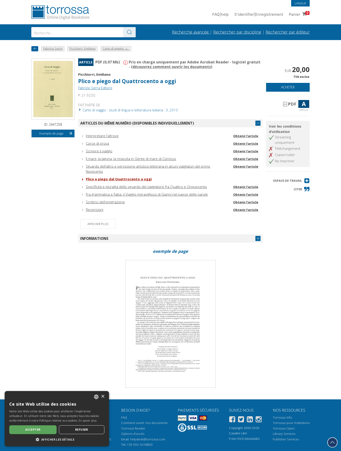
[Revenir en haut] (332, 442)
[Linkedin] (250, 420)
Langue (300, 3)
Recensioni (94, 209)
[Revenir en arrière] (34, 48)
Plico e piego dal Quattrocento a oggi (119, 179)
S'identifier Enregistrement (258, 14)
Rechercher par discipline (237, 32)
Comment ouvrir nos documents (144, 423)
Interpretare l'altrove (102, 135)
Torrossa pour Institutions (291, 423)
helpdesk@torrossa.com (147, 439)
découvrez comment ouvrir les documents (171, 66)
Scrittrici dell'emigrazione (105, 202)
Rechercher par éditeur (288, 32)
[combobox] (83, 32)
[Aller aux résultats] (129, 32)
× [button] (102, 396)
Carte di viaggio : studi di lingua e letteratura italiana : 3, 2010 (130, 110)
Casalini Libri (238, 433)
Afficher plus (98, 224)
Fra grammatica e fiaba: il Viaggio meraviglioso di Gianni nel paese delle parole (147, 194)
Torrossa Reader (133, 428)
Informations (94, 238)
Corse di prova (97, 143)
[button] (291, 180)
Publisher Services (286, 439)
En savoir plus (88, 421)
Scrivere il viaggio (99, 151)
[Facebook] (232, 420)
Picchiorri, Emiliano (94, 74)
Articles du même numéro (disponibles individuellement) (137, 123)
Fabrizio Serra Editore (95, 87)
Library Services (284, 434)
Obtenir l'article (245, 136)
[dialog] (57, 418)
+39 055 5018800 (140, 444)
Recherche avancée (191, 32)
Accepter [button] (32, 430)
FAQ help (220, 14)
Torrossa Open (284, 428)
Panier (299, 14)
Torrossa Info (282, 417)
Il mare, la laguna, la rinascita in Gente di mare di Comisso (131, 158)
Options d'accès (132, 434)
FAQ (124, 417)
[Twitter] (241, 420)
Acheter (288, 87)
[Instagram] (259, 420)
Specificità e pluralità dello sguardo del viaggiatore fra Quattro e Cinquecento (146, 186)
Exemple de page (51, 133)
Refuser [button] (81, 430)
